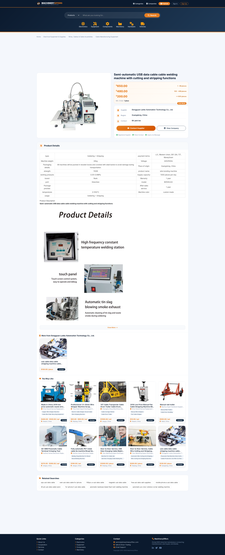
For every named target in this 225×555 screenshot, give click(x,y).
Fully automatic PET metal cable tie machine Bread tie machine (82, 451)
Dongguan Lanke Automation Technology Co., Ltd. (152, 110)
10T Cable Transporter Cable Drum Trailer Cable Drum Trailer (112, 407)
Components (107, 27)
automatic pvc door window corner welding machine (151, 487)
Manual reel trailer (167, 405)
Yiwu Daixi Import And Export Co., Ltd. (85, 409)
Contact (61, 369)
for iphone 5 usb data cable (75, 487)
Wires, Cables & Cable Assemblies (81, 37)
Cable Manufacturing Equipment (107, 37)
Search (153, 15)
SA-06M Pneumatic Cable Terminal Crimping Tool (51, 450)
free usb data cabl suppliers (141, 482)
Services (41, 547)
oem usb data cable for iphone (70, 482)
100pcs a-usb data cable (95, 482)
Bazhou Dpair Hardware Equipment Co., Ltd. (176, 407)
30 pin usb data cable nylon (50, 487)
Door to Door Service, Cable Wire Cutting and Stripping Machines (141, 451)
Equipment (95, 27)
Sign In (175, 4)
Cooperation (42, 545)
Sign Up (184, 4)
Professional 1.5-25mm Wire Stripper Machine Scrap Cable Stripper (82, 407)
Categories (139, 4)
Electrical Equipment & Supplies (54, 37)
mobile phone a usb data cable (167, 482)
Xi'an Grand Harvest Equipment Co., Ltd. (56, 409)
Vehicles (142, 27)
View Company (173, 128)
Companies (152, 4)
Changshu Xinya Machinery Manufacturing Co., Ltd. (119, 409)
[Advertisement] (107, 55)
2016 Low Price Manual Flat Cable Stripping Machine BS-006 (142, 407)
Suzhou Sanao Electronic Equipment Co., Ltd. (58, 453)
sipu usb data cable (48, 482)
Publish (165, 4)
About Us (41, 542)
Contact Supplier (137, 128)
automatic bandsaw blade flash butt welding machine (109, 487)
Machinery (120, 27)
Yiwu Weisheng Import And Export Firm (114, 453)
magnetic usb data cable (117, 482)
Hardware (131, 27)
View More (111, 327)
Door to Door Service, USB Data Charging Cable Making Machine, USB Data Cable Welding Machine (112, 452)
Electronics (83, 27)
